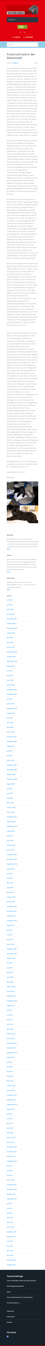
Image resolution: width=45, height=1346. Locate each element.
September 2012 (12, 1161)
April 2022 (10, 722)
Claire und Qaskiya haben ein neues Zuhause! (21, 1281)
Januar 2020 (10, 812)
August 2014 (11, 1057)
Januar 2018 (10, 902)
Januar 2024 (10, 685)
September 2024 (12, 661)
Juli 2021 (9, 751)
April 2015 (10, 1024)
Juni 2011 (10, 1208)
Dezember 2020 (12, 765)
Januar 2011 (10, 1227)
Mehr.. (9, 549)
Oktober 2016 (11, 958)
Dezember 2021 (12, 737)
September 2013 (12, 1104)
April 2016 (10, 977)
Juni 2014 (10, 1067)
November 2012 (12, 1152)
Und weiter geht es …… (14, 1303)
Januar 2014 (10, 1090)
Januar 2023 (10, 704)
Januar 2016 (10, 991)
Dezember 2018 (12, 854)
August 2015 (11, 1005)
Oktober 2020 (11, 774)
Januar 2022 (10, 732)
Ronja (9, 1292)
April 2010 (10, 1251)
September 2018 (12, 864)
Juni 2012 (10, 1170)
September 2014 (12, 1053)
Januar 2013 (10, 1142)
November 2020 (12, 770)
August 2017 (11, 925)
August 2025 (11, 633)
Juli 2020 (9, 789)
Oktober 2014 (11, 1048)
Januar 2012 (10, 1180)
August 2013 (11, 1109)
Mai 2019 (10, 836)
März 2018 (10, 892)
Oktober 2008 (11, 1260)
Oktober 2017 (11, 916)
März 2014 (10, 1081)
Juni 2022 (10, 718)
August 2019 (11, 831)
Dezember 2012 (12, 1147)
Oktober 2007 (11, 1265)
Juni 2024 (10, 675)
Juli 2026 (9, 600)
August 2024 (11, 666)
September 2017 (12, 921)
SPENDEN (21, 27)
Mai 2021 (10, 755)
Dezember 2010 (12, 1232)
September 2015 (12, 1001)
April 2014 (10, 1076)
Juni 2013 (10, 1119)
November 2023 (12, 694)
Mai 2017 (10, 935)
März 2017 (10, 939)
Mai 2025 (10, 638)
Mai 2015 (10, 1020)
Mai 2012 (10, 1175)
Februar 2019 (11, 845)
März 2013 (10, 1133)
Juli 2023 (9, 699)
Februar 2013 (11, 1137)
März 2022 (10, 727)
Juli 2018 (9, 873)
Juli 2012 (9, 1166)
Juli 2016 (9, 963)
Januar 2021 (10, 760)
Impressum (10, 1311)
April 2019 (10, 840)
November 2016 (12, 954)
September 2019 (12, 826)
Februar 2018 (11, 897)
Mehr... (9, 590)
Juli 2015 (9, 1010)
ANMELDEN (17, 37)
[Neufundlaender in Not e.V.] (22, 14)
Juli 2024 (9, 671)
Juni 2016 (10, 968)
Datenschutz (11, 1317)
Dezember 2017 (12, 906)
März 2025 (10, 642)
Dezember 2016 (12, 949)
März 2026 (10, 609)
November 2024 (12, 652)
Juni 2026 (10, 605)
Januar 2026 (10, 614)
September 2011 (12, 1199)
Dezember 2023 (12, 690)
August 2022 (11, 713)
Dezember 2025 (12, 619)
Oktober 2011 (11, 1194)
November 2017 (12, 911)
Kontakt (9, 1322)
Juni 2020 (10, 793)
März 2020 (10, 803)
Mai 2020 (10, 798)
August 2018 (11, 869)
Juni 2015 (10, 1015)
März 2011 (10, 1222)
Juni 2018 (10, 878)
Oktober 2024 (11, 656)
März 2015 (10, 1029)
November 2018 (12, 859)
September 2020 (12, 779)
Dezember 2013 (12, 1095)
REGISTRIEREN (29, 37)
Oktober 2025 (11, 623)
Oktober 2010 (11, 1236)
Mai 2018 (10, 883)
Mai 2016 (10, 972)
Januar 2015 (10, 1038)
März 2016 (10, 982)
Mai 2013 (10, 1123)
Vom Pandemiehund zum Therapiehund (19, 1297)
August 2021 (11, 746)
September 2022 (12, 708)
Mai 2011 (10, 1213)
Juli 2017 (9, 930)
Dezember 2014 (12, 1043)
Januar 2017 (10, 944)
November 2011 (12, 1189)
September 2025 (12, 628)
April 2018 (10, 888)
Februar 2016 (11, 987)
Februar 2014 (11, 1086)
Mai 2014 (10, 1071)
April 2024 (10, 680)
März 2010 (10, 1255)
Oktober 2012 (11, 1156)
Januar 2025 (10, 647)
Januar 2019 (10, 850)
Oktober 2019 (11, 822)
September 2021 (12, 741)
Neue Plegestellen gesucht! (15, 1286)
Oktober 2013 (11, 1100)
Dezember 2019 (12, 817)
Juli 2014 (9, 1062)
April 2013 (10, 1128)
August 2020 (11, 784)
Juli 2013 (9, 1114)
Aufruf (15, 63)
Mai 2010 (10, 1246)
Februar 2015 (11, 1034)
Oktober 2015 (11, 996)
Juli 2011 (9, 1203)
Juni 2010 (10, 1241)
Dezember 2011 (12, 1185)
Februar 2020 (11, 807)
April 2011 (10, 1218)
